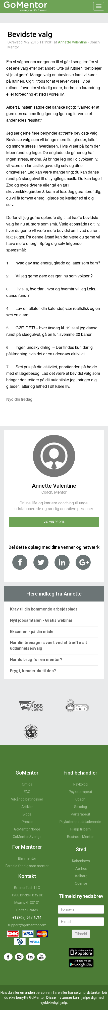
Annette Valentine (72, 42)
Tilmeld (81, 934)
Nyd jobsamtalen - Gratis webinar (41, 620)
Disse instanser (59, 998)
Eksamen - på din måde (31, 631)
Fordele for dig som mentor (27, 866)
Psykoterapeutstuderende (80, 822)
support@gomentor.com (27, 925)
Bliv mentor (27, 858)
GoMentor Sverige (27, 837)
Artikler (27, 807)
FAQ (27, 792)
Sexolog (80, 807)
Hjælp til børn (80, 829)
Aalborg (81, 876)
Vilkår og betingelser (27, 799)
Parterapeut (80, 814)
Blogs (27, 814)
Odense (81, 883)
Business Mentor (80, 837)
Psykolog (80, 784)
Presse (27, 822)
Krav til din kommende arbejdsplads (44, 609)
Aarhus (81, 868)
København (81, 861)
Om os (27, 784)
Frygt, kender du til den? (33, 670)
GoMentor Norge (27, 829)
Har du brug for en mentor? (36, 659)
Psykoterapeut (80, 792)
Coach (80, 799)
